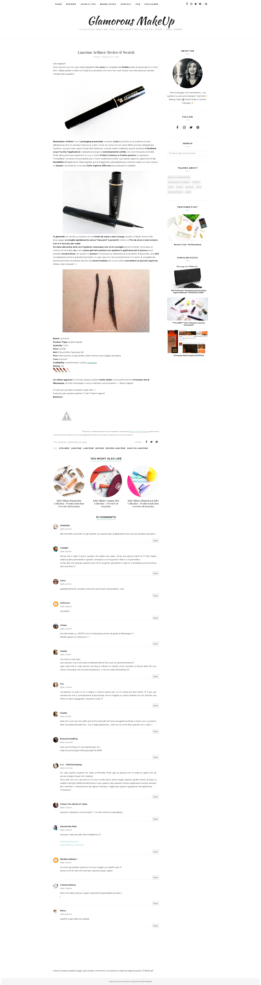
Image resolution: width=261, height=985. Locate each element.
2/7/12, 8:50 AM (66, 914)
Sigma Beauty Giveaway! (72, 845)
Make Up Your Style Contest (138, 431)
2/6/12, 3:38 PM (66, 888)
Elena (63, 910)
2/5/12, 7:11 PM (65, 655)
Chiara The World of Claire (73, 804)
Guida (179, 187)
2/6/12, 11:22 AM (66, 808)
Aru (62, 684)
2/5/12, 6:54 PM (66, 629)
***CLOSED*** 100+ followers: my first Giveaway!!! (188, 324)
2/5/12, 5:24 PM (66, 529)
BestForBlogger (146, 981)
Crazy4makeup (68, 885)
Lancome (76, 448)
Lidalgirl (64, 548)
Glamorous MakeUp (130, 20)
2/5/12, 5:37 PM (65, 584)
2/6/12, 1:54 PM (65, 863)
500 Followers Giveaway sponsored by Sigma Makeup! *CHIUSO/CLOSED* (188, 291)
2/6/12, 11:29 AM (66, 830)
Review (99, 448)
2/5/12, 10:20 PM (66, 742)
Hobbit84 (65, 525)
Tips (198, 187)
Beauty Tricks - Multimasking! (187, 245)
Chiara (63, 625)
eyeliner (64, 448)
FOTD (170, 187)
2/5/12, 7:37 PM (66, 687)
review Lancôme (115, 448)
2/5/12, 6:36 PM (66, 606)
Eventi (196, 182)
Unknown (65, 603)
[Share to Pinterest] (157, 442)
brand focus (175, 192)
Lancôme (92, 362)
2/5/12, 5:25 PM (65, 551)
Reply (155, 541)
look (188, 192)
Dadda (63, 651)
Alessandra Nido (68, 826)
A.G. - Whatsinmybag (71, 764)
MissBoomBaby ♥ (68, 859)
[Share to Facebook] (146, 442)
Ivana (63, 580)
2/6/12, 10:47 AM (66, 768)
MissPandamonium (69, 841)
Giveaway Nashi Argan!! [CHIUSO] (189, 355)
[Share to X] (151, 442)
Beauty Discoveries (179, 177)
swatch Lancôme (137, 448)
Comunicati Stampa (178, 182)
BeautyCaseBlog (68, 738)
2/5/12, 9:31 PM (65, 716)
